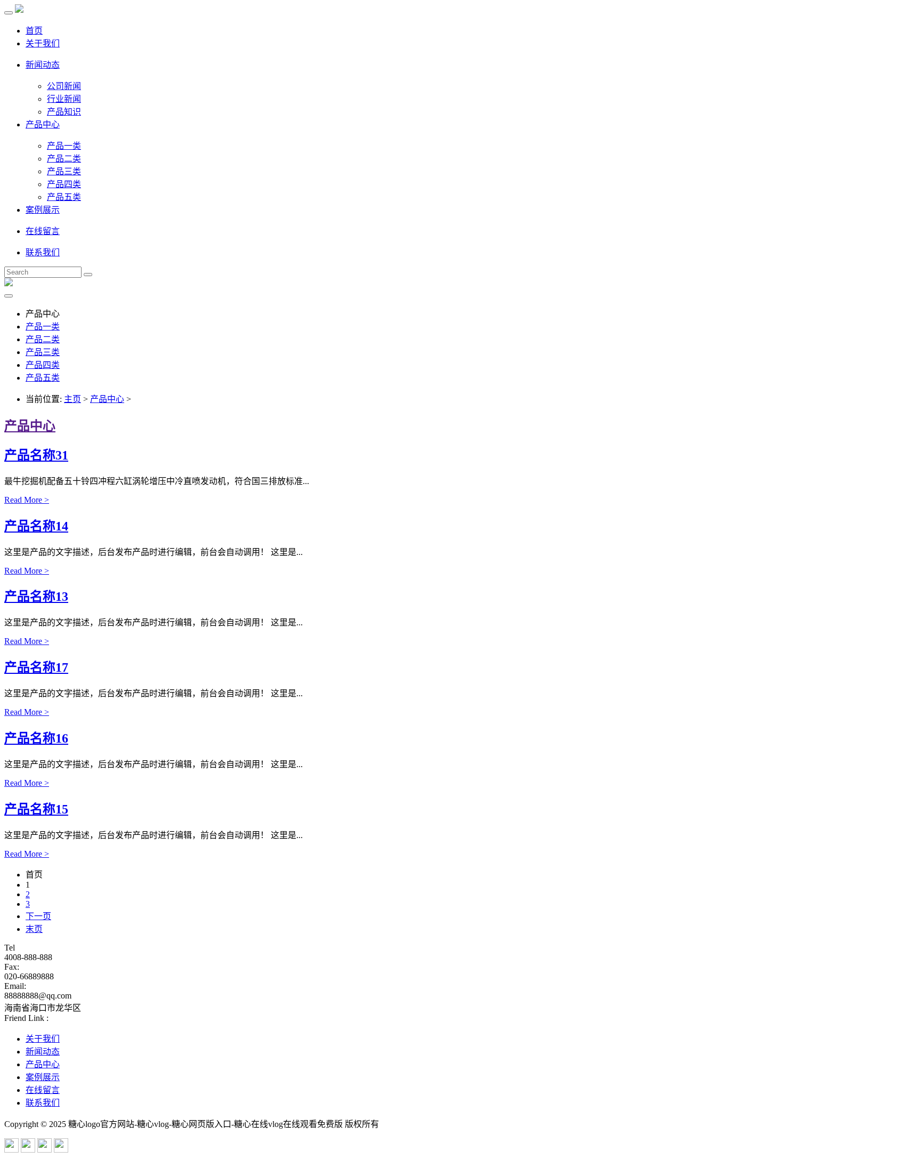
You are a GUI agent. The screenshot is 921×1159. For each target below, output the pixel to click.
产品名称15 (36, 809)
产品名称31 (36, 455)
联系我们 (43, 252)
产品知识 (64, 111)
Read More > (26, 499)
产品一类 (64, 145)
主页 (72, 399)
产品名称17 (36, 667)
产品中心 (43, 124)
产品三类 (64, 171)
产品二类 (64, 158)
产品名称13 (36, 596)
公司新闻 (64, 86)
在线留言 (43, 231)
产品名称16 (36, 738)
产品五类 (64, 197)
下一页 (38, 916)
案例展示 (43, 209)
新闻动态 (43, 64)
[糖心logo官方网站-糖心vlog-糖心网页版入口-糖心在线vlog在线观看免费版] (19, 9)
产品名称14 (36, 526)
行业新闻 (64, 98)
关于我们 (43, 43)
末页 (34, 928)
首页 (34, 30)
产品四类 (64, 184)
